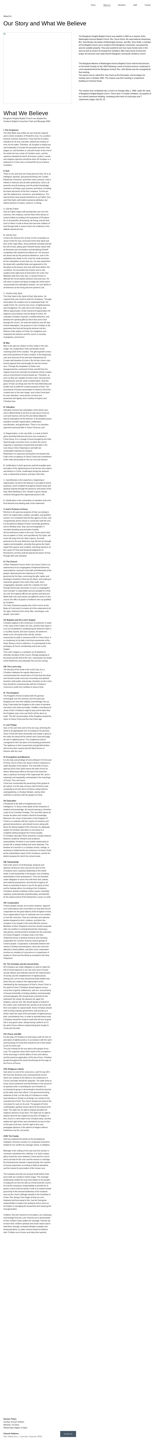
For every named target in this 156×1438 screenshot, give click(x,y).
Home (93, 5)
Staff (135, 5)
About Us (106, 5)
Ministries (122, 5)
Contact (148, 5)
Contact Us (68, 1434)
